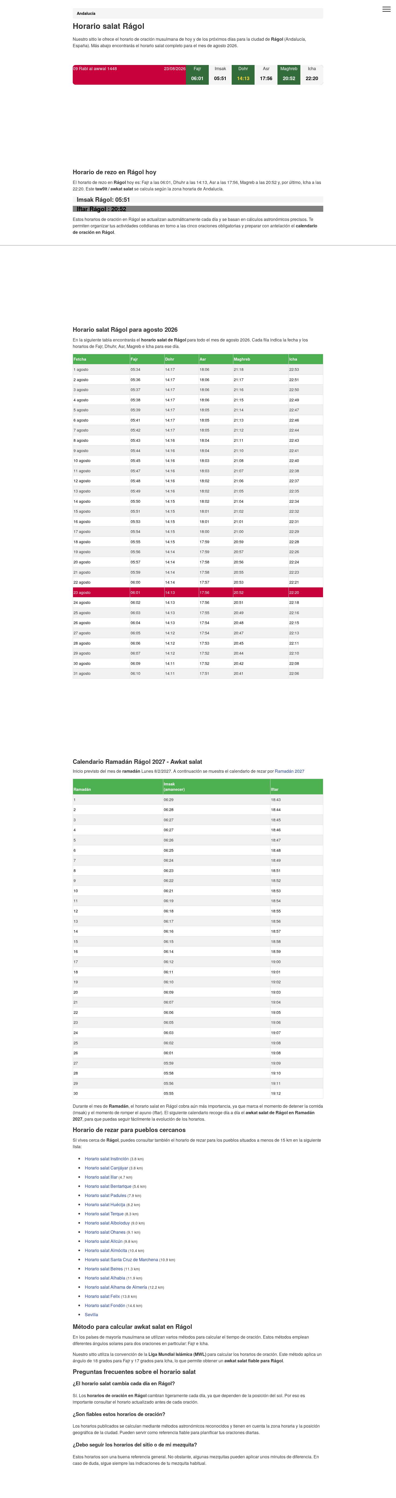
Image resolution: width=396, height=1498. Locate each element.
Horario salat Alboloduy (107, 1223)
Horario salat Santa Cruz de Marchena (121, 1259)
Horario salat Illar (101, 1177)
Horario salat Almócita (106, 1250)
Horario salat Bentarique (108, 1186)
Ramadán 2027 (289, 771)
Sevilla (91, 1314)
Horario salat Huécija (105, 1204)
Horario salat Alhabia (105, 1278)
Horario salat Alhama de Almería (116, 1287)
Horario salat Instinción (107, 1158)
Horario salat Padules (105, 1195)
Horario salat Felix (102, 1296)
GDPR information (90, 1490)
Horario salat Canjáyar (106, 1168)
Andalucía (86, 13)
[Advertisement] (198, 131)
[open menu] (387, 9)
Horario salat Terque (104, 1213)
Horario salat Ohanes (105, 1232)
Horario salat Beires (104, 1269)
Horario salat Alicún (104, 1241)
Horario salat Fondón (105, 1305)
